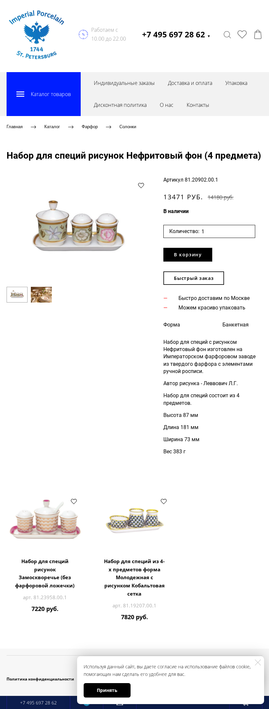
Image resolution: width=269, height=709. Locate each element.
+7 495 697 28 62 (176, 34)
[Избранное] (242, 34)
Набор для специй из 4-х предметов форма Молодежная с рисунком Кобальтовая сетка (134, 577)
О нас (167, 104)
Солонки (127, 126)
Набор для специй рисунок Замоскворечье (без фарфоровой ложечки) (44, 573)
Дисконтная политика (120, 104)
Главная (15, 126)
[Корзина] (257, 34)
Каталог (52, 126)
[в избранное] (141, 185)
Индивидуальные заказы (124, 83)
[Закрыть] (258, 662)
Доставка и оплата (190, 83)
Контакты (198, 104)
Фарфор (90, 126)
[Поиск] (227, 34)
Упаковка (236, 83)
